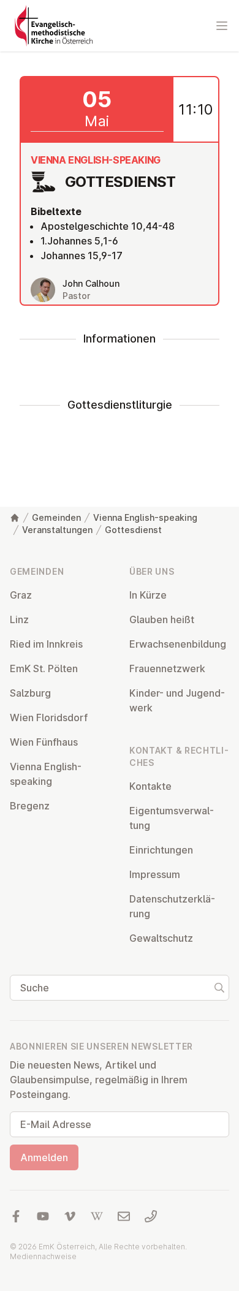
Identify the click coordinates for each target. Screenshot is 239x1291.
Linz (19, 619)
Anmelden (44, 1157)
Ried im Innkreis (46, 644)
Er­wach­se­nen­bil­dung (177, 644)
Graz (21, 595)
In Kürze (148, 595)
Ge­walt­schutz (161, 938)
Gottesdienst (133, 529)
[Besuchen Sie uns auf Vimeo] (70, 1216)
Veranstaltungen (57, 529)
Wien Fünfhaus (44, 742)
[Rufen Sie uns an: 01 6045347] (151, 1216)
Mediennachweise (43, 1256)
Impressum (154, 874)
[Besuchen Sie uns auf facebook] (16, 1216)
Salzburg (30, 693)
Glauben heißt (161, 619)
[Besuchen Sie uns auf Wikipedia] (97, 1216)
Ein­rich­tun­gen (161, 850)
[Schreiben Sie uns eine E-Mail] (124, 1216)
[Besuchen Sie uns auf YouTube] (43, 1216)
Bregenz (30, 806)
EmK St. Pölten (44, 668)
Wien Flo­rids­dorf (49, 717)
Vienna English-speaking (145, 517)
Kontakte (150, 786)
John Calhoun (91, 283)
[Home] (15, 518)
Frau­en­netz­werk (167, 668)
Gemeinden (56, 517)
